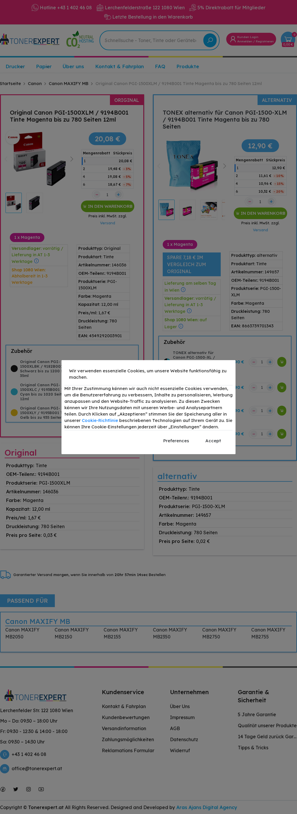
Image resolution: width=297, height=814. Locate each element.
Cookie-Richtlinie (100, 420)
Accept (213, 440)
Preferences (176, 440)
